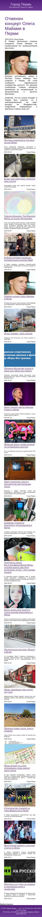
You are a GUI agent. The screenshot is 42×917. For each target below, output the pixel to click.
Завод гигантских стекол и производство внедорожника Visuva (17, 484)
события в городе (26, 912)
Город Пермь (21, 4)
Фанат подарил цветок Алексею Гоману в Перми (18, 408)
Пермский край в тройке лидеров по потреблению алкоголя (19, 445)
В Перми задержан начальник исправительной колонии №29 (18, 258)
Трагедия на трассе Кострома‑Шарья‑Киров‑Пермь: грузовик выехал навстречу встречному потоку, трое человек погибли (19, 567)
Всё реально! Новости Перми (21, 7)
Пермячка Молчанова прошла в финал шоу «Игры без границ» (18, 369)
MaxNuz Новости (6, 904)
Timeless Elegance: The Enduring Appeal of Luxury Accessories (19, 217)
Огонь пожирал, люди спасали (18, 333)
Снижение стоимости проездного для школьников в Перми (18, 525)
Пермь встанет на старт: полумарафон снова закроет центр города (17, 768)
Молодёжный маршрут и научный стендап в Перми (19, 846)
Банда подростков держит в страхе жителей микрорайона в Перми (18, 612)
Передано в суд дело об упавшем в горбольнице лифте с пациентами (19, 886)
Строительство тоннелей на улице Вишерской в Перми (17, 809)
